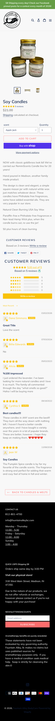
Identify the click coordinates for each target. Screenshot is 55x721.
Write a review (38, 245)
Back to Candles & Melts (29, 492)
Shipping (8, 114)
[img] (10, 313)
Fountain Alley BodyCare (25, 708)
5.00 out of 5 (34, 267)
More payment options (27, 152)
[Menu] (50, 20)
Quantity (43, 124)
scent (6, 124)
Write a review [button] (27, 296)
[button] (9, 106)
